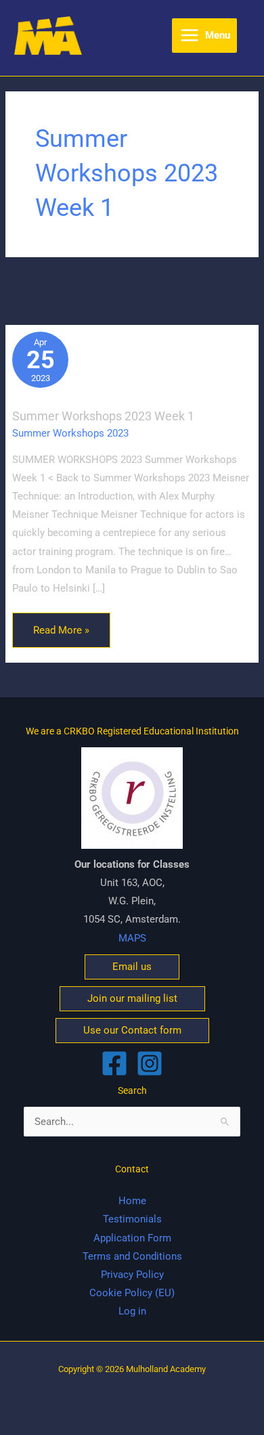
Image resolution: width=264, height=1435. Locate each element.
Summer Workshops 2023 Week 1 (103, 416)
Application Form (132, 1238)
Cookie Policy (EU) (132, 1293)
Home (132, 1201)
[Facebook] (114, 1063)
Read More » (60, 624)
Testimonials (132, 1219)
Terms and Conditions (132, 1256)
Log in (132, 1311)
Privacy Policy (132, 1274)
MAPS (132, 938)
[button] (132, 966)
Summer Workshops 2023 (70, 433)
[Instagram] (149, 1063)
